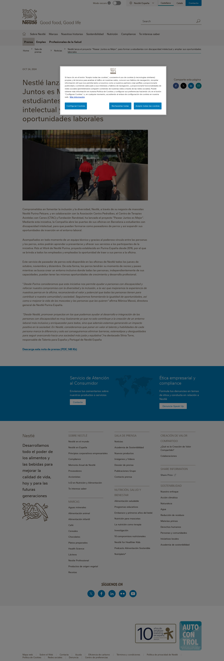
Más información (77, 97)
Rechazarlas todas (120, 106)
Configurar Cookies (76, 106)
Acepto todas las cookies (148, 106)
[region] (113, 90)
